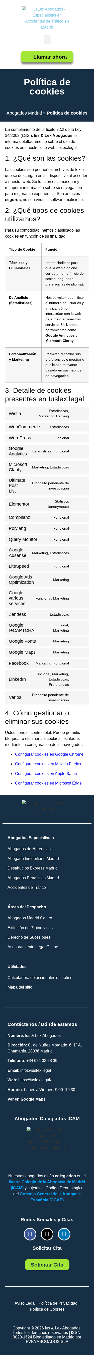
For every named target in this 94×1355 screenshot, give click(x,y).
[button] (47, 39)
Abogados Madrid (24, 113)
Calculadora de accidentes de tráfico (40, 978)
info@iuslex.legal (35, 1070)
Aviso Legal (25, 1303)
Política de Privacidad (58, 1303)
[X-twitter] (47, 1234)
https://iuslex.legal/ (34, 1080)
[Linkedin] (64, 1234)
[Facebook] (30, 1234)
